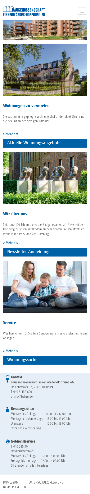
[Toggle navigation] (82, 11)
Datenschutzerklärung (46, 482)
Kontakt (16, 377)
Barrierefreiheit (14, 487)
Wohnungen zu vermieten (26, 106)
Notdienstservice (23, 441)
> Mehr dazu (11, 243)
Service (9, 323)
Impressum (10, 482)
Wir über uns (15, 214)
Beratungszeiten (22, 409)
